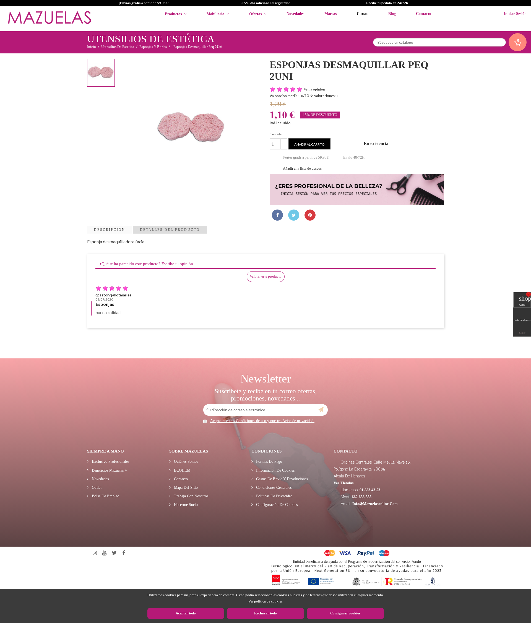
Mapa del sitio (185, 487)
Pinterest (310, 215)
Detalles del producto (170, 230)
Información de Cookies (275, 470)
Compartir (277, 215)
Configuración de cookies (276, 505)
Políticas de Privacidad (274, 496)
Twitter (114, 553)
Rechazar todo (265, 613)
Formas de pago (268, 461)
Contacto (180, 479)
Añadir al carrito (309, 144)
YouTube (104, 553)
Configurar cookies (345, 613)
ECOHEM (181, 470)
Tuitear (293, 215)
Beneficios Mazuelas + (109, 470)
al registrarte (265, 3)
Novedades (100, 479)
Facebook (123, 553)
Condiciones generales (273, 487)
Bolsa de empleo (105, 496)
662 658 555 (361, 497)
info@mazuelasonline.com (375, 504)
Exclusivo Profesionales (110, 461)
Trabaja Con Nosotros (190, 496)
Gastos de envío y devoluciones (281, 479)
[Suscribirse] (321, 409)
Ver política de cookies (265, 601)
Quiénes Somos (185, 461)
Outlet (96, 487)
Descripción (109, 230)
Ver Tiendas (343, 483)
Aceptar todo (186, 613)
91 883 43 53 (370, 490)
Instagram (95, 553)
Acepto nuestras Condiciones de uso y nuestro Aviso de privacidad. (262, 421)
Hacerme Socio (185, 505)
